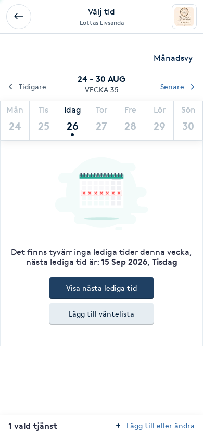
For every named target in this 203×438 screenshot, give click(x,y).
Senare (172, 86)
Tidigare (32, 86)
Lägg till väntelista (101, 313)
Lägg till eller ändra (160, 425)
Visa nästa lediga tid (101, 287)
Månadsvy (173, 58)
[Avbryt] (18, 16)
